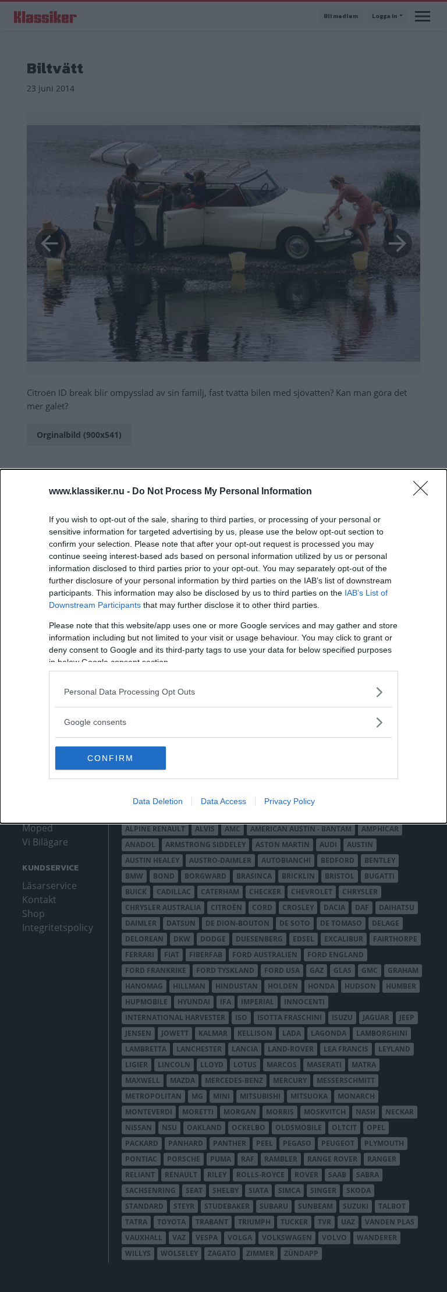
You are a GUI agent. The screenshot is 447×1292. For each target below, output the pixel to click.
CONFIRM (110, 758)
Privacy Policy (289, 801)
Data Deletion (158, 801)
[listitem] (223, 692)
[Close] (424, 492)
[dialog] (223, 646)
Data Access (223, 801)
